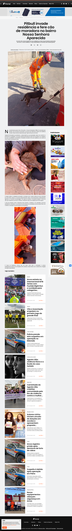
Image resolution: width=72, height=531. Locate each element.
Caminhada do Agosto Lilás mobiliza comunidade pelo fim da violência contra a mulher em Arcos (35, 391)
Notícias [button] (18, 3)
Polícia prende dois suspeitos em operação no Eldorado (35, 337)
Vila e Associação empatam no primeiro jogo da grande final (35, 312)
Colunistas (25, 3)
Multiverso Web (41, 528)
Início (14, 3)
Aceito (4, 527)
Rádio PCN (51, 3)
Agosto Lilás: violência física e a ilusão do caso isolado (35, 362)
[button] (0, 3)
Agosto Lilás (29, 382)
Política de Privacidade (51, 528)
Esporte (28, 276)
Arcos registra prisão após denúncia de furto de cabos (35, 447)
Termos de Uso (60, 528)
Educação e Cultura (30, 411)
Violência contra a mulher (31, 357)
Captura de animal (14, 49)
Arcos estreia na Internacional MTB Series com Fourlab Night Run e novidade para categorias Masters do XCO (35, 286)
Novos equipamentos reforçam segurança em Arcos (33, 496)
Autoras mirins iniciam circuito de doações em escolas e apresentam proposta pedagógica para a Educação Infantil (35, 423)
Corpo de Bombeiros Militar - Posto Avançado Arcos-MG (49, 49)
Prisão (28, 441)
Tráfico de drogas (30, 331)
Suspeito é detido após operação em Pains (35, 471)
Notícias (21, 17)
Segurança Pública (30, 489)
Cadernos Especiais (43, 3)
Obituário (31, 3)
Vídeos (35, 3)
